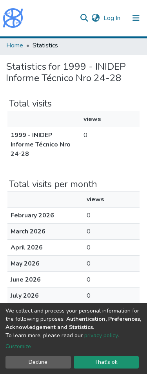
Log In (112, 18)
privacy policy (101, 335)
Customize (18, 346)
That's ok (106, 362)
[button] (95, 18)
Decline (38, 362)
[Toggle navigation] (136, 18)
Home (14, 45)
